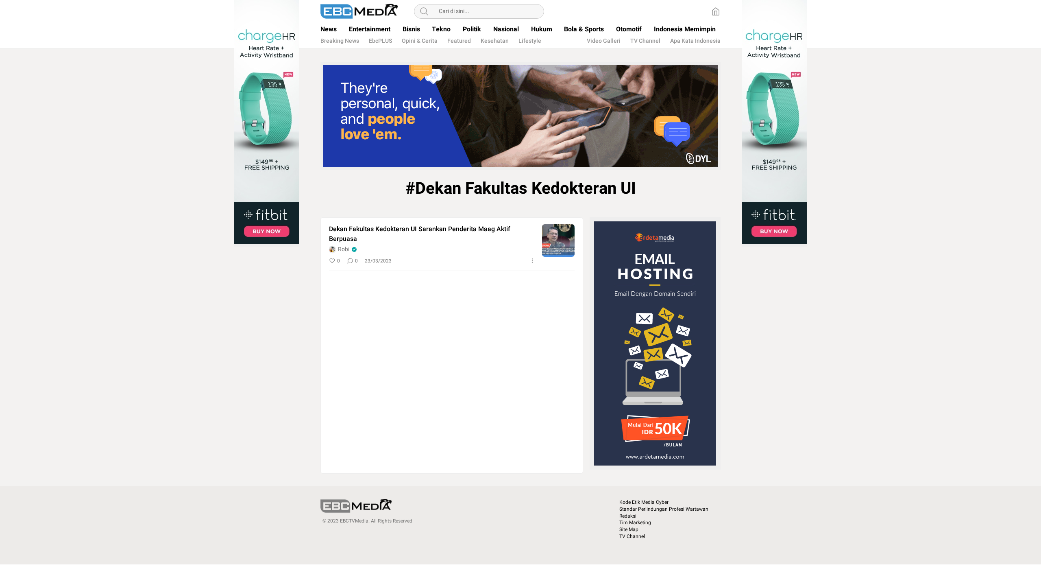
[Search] (424, 11)
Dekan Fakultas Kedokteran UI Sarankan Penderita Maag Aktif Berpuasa (419, 234)
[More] (532, 261)
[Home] (716, 11)
